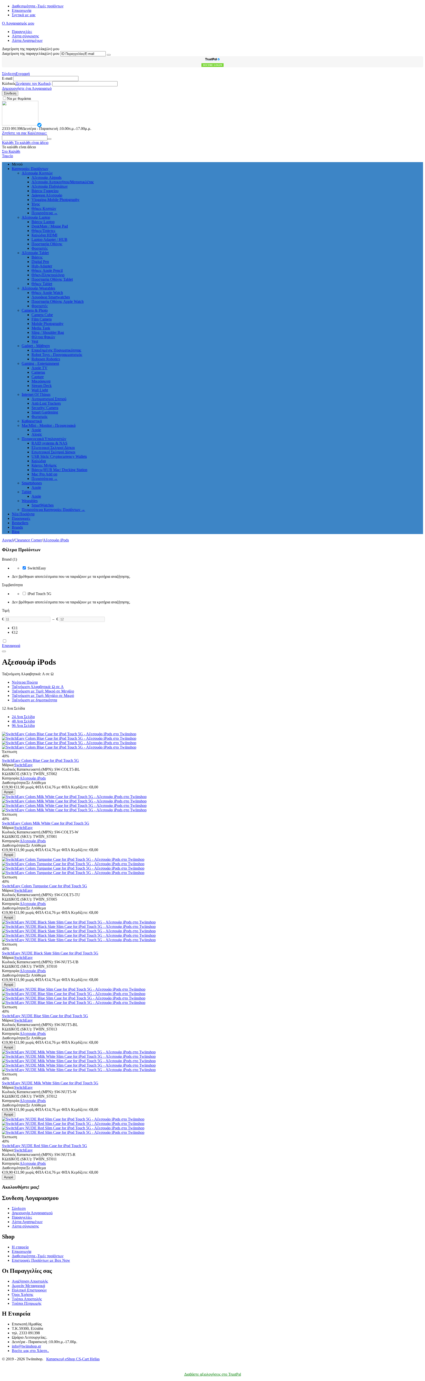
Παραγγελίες (22, 32)
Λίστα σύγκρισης (25, 36)
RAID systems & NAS (49, 443)
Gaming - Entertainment (40, 363)
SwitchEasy (23, 765)
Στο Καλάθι (11, 151)
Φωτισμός (39, 416)
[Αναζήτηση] (49, 139)
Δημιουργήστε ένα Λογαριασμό (27, 88)
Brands (17, 527)
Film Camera (41, 319)
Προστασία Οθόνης (46, 244)
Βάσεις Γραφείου (45, 191)
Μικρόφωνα (40, 381)
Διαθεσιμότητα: (14, 783)
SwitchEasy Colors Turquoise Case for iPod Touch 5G (44, 886)
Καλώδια (38, 461)
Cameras (38, 372)
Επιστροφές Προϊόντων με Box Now (41, 1260)
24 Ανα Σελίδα (23, 717)
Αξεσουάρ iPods (56, 540)
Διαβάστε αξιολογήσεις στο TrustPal (212, 1374)
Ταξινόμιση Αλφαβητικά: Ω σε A (38, 687)
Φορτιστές (39, 248)
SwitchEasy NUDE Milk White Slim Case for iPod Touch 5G (50, 1083)
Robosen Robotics (45, 359)
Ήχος (35, 204)
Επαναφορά (11, 646)
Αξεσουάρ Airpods (46, 177)
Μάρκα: (8, 765)
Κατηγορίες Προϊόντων (30, 169)
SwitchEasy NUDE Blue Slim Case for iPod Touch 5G (45, 1016)
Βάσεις (37, 257)
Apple (36, 430)
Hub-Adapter (41, 266)
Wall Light (39, 390)
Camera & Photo (35, 310)
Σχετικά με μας (23, 15)
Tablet (26, 492)
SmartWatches (42, 505)
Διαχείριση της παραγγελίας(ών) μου (30, 53)
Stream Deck (41, 386)
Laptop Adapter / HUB (49, 239)
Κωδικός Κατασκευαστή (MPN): (27, 769)
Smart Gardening (44, 412)
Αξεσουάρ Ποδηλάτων (49, 186)
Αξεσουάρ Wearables (38, 288)
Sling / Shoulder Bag (47, 332)
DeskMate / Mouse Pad (49, 226)
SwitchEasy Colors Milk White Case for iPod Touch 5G (45, 823)
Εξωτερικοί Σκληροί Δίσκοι (53, 447)
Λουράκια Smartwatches (50, 297)
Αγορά (8, 792)
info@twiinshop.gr (26, 1346)
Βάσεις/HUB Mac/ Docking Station (59, 470)
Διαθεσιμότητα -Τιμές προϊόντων (37, 6)
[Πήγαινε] (109, 55)
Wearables (30, 501)
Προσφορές (21, 518)
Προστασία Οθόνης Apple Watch (57, 301)
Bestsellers (20, 523)
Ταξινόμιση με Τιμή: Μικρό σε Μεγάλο (43, 691)
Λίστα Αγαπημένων (27, 40)
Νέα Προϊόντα (23, 514)
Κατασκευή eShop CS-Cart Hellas (73, 1359)
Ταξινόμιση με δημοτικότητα (34, 700)
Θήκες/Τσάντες (43, 231)
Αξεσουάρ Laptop (36, 217)
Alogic (36, 434)
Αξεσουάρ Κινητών (37, 173)
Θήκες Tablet (41, 284)
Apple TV (39, 368)
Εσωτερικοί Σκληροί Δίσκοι (53, 452)
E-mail (7, 78)
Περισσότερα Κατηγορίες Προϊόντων (53, 509)
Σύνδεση (9, 74)
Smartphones (32, 483)
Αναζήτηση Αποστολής (30, 1281)
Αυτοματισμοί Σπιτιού (48, 399)
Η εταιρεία (20, 1247)
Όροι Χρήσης (22, 1294)
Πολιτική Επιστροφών (29, 1290)
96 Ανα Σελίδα (23, 725)
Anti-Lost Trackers (46, 403)
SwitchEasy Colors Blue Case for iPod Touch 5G (40, 760)
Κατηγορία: (11, 778)
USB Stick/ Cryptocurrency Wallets (59, 456)
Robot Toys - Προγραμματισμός (56, 355)
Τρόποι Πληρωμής (26, 1303)
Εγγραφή (23, 74)
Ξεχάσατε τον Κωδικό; (33, 83)
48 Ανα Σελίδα (23, 721)
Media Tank (40, 328)
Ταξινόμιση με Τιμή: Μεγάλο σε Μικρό (43, 695)
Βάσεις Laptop (43, 222)
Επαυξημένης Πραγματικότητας (56, 350)
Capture (37, 377)
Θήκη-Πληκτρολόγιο (47, 275)
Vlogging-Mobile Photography (55, 200)
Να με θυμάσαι (19, 98)
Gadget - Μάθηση (36, 346)
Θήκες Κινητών (43, 208)
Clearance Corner (28, 540)
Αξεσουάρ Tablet (35, 253)
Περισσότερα (44, 213)
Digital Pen (40, 262)
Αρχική (8, 540)
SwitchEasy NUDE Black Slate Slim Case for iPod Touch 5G (50, 953)
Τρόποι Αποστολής (27, 1299)
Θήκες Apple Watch (47, 293)
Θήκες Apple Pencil (47, 270)
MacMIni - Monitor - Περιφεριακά (49, 425)
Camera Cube (42, 315)
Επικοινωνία (21, 10)
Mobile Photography (47, 324)
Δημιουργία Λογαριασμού (32, 1213)
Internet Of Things (36, 394)
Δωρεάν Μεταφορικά (28, 1286)
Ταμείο (7, 156)
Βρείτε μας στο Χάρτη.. (30, 1351)
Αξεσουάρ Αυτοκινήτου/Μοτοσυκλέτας (62, 182)
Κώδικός (9, 83)
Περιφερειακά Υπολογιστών (44, 439)
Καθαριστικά (32, 421)
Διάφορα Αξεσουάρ (46, 195)
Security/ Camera (44, 408)
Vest (34, 341)
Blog (15, 532)
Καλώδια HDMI (44, 235)
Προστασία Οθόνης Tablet (52, 279)
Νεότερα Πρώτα (25, 682)
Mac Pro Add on (44, 474)
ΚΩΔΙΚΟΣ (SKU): (17, 774)
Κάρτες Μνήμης (44, 465)
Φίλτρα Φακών (43, 337)
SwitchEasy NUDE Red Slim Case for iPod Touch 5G (44, 1146)
